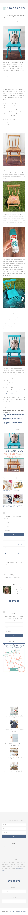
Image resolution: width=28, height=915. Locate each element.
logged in (10, 577)
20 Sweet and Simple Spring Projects (13, 553)
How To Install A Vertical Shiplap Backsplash (14, 758)
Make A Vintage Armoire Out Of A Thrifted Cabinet (14, 744)
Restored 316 (21, 910)
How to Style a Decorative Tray (16, 491)
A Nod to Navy (14, 8)
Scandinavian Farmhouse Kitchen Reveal (14, 716)
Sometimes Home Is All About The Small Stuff (7, 506)
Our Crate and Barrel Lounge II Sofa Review (14, 730)
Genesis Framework (21, 911)
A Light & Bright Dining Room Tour (14, 771)
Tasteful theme (14, 910)
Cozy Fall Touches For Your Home (17, 506)
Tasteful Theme (13, 911)
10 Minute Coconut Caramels (6, 491)
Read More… (8, 597)
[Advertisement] (14, 688)
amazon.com (18, 868)
